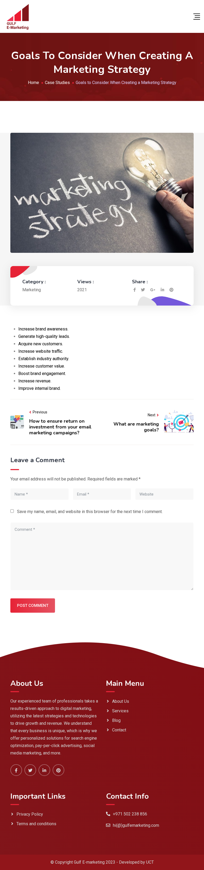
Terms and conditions (36, 823)
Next (151, 415)
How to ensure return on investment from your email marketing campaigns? (60, 427)
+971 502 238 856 (130, 813)
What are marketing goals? (136, 427)
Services (120, 710)
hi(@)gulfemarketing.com (136, 825)
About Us (120, 701)
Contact (119, 729)
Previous (40, 412)
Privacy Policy (29, 814)
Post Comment (32, 605)
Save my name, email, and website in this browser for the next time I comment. (90, 511)
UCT (150, 862)
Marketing (31, 289)
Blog (116, 720)
